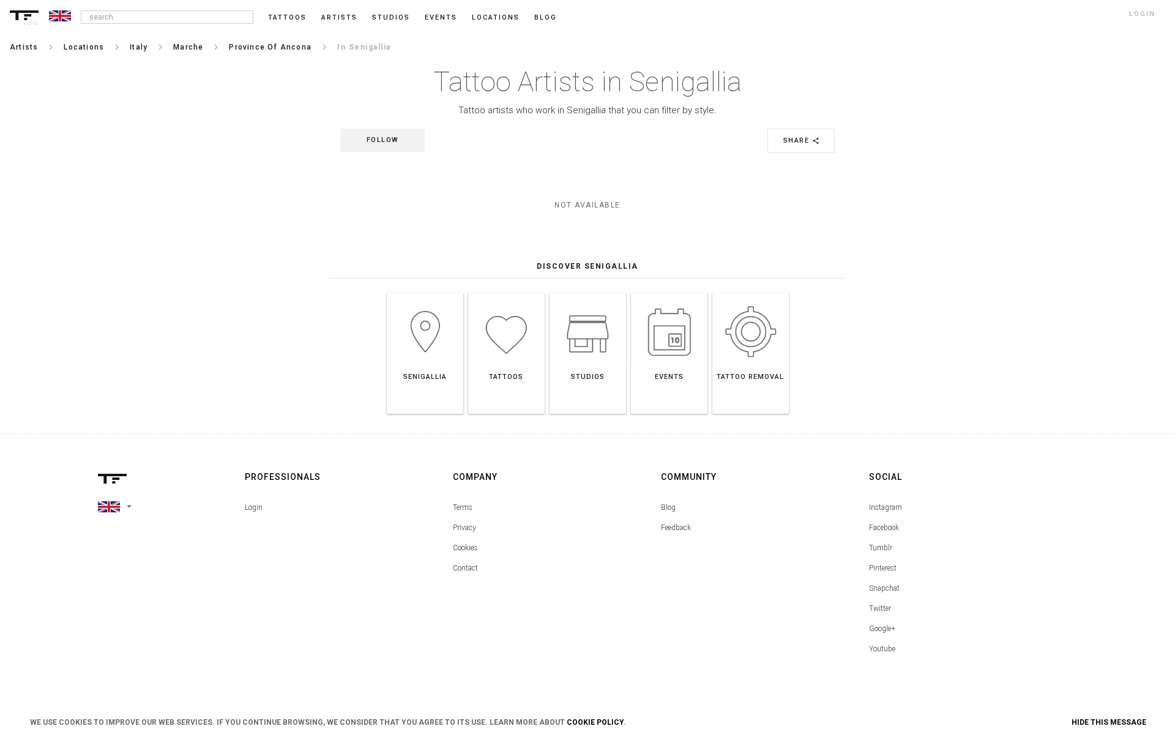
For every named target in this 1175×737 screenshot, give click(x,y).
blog (545, 17)
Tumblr (880, 548)
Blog (668, 507)
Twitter (880, 608)
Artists (339, 17)
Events (441, 17)
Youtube (882, 649)
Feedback (676, 527)
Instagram (885, 507)
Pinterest (883, 568)
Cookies (465, 548)
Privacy (464, 527)
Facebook (884, 527)
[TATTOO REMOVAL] (750, 293)
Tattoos (287, 17)
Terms (462, 507)
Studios (391, 17)
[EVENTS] (669, 293)
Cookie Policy (595, 722)
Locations (496, 17)
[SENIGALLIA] (425, 293)
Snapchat (884, 588)
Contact (465, 568)
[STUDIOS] (588, 293)
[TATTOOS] (506, 293)
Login (254, 507)
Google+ (882, 628)
